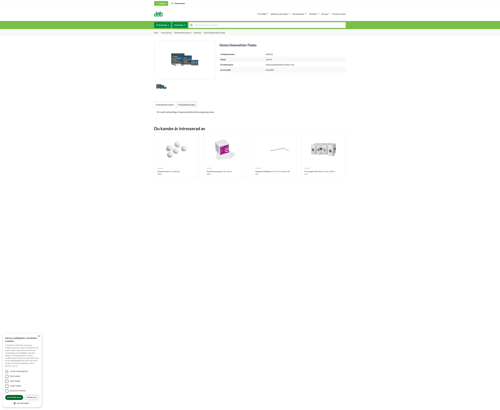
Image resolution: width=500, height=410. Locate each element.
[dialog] (22, 370)
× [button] (39, 336)
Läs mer (15, 366)
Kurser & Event (339, 14)
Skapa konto (180, 3)
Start (156, 33)
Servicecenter (298, 14)
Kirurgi (324, 14)
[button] (22, 403)
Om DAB (262, 14)
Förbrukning (166, 33)
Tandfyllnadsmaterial (182, 33)
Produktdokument (186, 104)
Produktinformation (165, 104)
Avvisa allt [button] (32, 397)
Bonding (197, 33)
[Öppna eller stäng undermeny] (267, 14)
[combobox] (267, 25)
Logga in (162, 3)
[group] (184, 59)
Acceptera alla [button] (14, 397)
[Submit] (192, 25)
